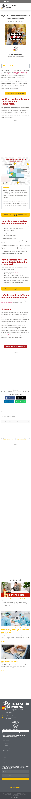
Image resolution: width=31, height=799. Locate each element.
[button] (24, 6)
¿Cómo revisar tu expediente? (9, 661)
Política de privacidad (15, 787)
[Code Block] (14, 421)
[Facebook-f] (14, 797)
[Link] (16, 421)
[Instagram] (11, 797)
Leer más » (3, 607)
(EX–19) (16, 272)
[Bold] (2, 421)
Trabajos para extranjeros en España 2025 (13, 599)
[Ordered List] (9, 421)
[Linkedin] (19, 797)
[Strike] (7, 421)
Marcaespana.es (15, 795)
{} (17, 421)
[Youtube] (16, 797)
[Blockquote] (12, 421)
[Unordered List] (11, 421)
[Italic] (4, 421)
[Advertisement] (15, 138)
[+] (19, 421)
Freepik (14, 794)
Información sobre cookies (15, 790)
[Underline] (5, 421)
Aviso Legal (16, 785)
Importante (7, 187)
